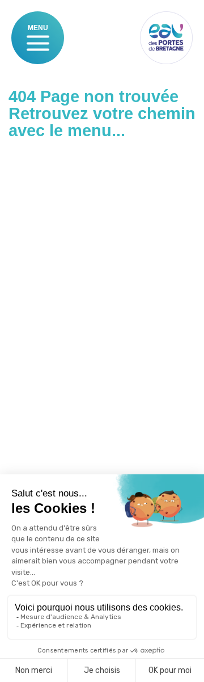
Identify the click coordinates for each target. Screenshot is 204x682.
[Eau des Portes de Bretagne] (166, 37)
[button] (38, 42)
